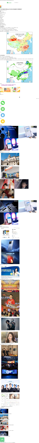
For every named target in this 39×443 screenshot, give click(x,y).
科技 (13, 0)
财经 (9, 0)
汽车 (12, 0)
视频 (8, 0)
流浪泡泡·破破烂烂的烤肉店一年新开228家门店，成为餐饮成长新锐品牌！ (7, 279)
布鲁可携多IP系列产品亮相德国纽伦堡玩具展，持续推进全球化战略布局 (7, 165)
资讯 (1, 0)
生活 (6, 0)
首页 (0, 0)
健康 (10, 0)
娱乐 (2, 0)
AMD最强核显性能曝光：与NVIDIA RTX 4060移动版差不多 (6, 406)
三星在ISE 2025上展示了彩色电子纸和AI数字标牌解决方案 (5, 344)
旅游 (5, 0)
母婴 (7, 0)
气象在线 (2, 10)
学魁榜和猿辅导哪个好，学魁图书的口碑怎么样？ (6, 392)
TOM (1, 278)
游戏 (4, 0)
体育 (3, 0)
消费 (11, 0)
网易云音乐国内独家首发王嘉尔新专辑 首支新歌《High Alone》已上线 (8, 330)
